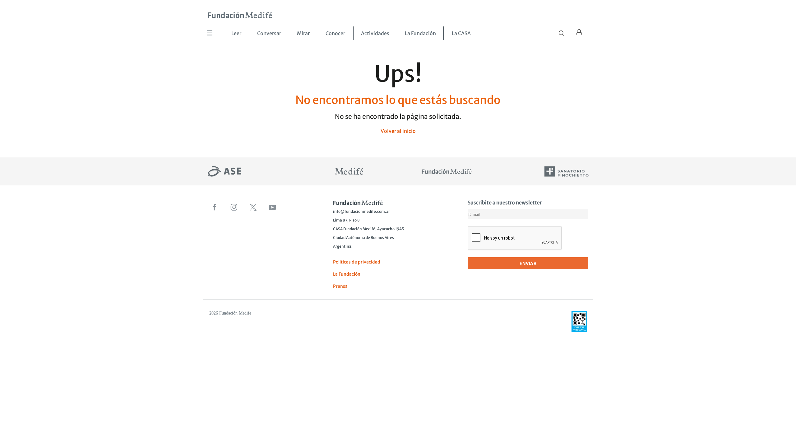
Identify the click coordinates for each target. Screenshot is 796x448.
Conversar (269, 33)
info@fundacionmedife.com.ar (361, 211)
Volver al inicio (398, 131)
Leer (236, 33)
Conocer (335, 33)
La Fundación (420, 33)
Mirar (303, 33)
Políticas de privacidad (356, 262)
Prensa (340, 286)
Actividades (375, 33)
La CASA (461, 33)
